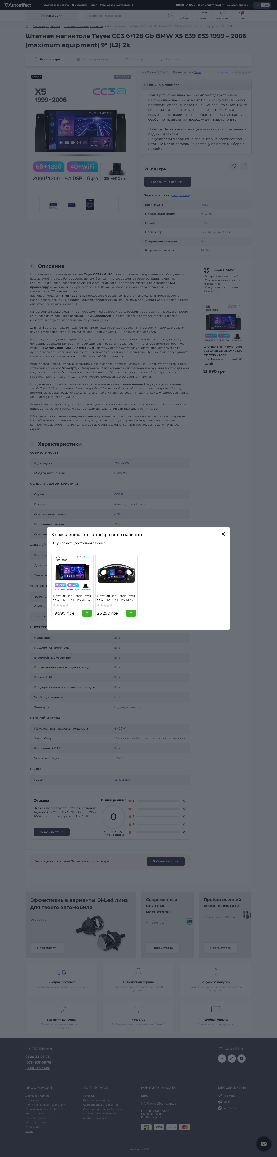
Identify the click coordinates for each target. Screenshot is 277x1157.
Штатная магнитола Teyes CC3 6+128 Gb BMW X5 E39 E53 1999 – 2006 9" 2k (72, 598)
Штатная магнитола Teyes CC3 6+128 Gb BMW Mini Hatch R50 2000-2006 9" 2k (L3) (116, 598)
